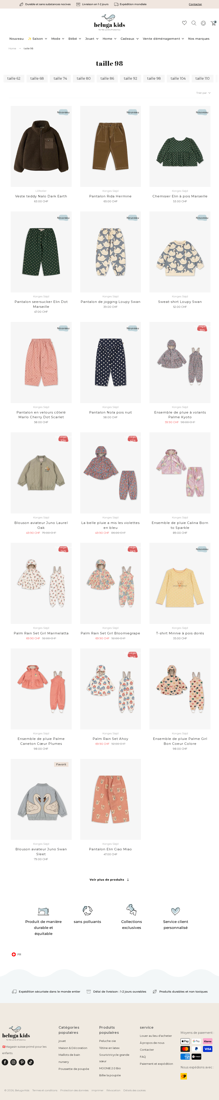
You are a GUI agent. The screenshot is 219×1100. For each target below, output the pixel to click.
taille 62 (14, 78)
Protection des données (74, 1090)
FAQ (143, 1056)
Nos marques (199, 39)
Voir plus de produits (107, 879)
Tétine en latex (109, 1048)
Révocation (113, 1090)
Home (107, 39)
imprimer (98, 1090)
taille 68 (37, 78)
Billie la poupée (110, 1075)
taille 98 (28, 48)
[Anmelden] (203, 24)
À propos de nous (152, 1042)
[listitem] (45, 4)
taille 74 (60, 78)
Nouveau (16, 39)
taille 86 (107, 78)
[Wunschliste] (184, 23)
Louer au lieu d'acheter (156, 1035)
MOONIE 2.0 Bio (110, 1068)
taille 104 (178, 78)
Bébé (72, 39)
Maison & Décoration (73, 1048)
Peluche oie (107, 1041)
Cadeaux (128, 39)
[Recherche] (194, 23)
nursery (64, 1061)
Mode (56, 39)
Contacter (195, 4)
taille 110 (202, 78)
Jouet (89, 39)
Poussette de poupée (74, 1069)
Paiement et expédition (156, 1063)
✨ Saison (35, 39)
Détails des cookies (134, 1090)
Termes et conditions (44, 1090)
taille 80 (84, 78)
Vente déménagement (161, 39)
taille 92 (130, 78)
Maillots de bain (69, 1054)
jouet (62, 1041)
